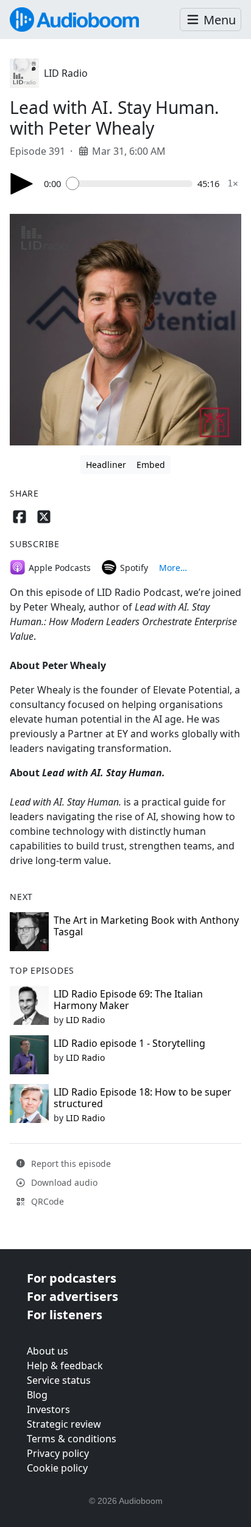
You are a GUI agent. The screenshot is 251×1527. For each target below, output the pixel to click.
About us (47, 1351)
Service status (59, 1380)
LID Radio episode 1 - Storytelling (129, 1043)
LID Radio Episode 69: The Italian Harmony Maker (128, 999)
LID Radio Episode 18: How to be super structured (143, 1097)
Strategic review (64, 1424)
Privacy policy (58, 1453)
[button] (210, 20)
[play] (22, 183)
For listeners (64, 1314)
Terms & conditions (71, 1438)
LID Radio (66, 73)
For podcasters (71, 1278)
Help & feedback (65, 1365)
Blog (37, 1394)
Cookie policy (57, 1468)
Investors (48, 1409)
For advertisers (72, 1296)
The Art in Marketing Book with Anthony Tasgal (146, 925)
